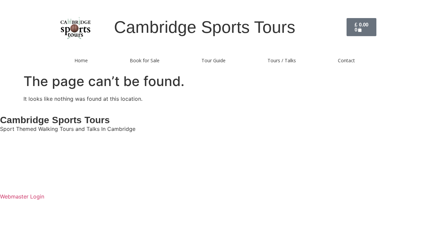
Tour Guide (213, 60)
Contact (346, 60)
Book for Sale (145, 60)
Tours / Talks (281, 60)
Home (81, 60)
